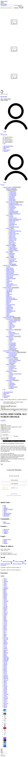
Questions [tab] (13, 487)
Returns (5, 540)
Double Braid (12, 199)
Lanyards (11, 324)
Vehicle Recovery (10, 272)
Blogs (4, 148)
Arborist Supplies (9, 141)
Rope (4, 505)
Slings (10, 328)
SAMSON (8, 305)
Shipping (5, 543)
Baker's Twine (12, 237)
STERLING (9, 309)
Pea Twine (11, 241)
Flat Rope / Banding (13, 250)
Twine (7, 228)
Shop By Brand (8, 139)
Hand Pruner (12, 332)
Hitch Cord (11, 327)
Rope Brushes (12, 384)
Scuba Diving (9, 277)
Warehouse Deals (13, 261)
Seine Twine (12, 236)
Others (8, 257)
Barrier (7, 279)
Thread (5, 510)
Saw (10, 331)
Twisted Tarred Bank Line (15, 231)
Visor (10, 341)
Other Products (6, 514)
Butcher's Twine (13, 238)
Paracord (11, 216)
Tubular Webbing (13, 248)
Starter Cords (12, 221)
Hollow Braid (12, 200)
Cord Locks (12, 223)
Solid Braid (11, 198)
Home (2, 399)
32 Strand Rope (12, 195)
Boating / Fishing (10, 270)
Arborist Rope (9, 319)
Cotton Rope (12, 208)
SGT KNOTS (9, 289)
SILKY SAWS (9, 308)
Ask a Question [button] (14, 483)
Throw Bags (12, 346)
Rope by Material (10, 202)
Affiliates (5, 533)
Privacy (5, 542)
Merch (10, 262)
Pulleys (10, 376)
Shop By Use (8, 138)
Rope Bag (11, 385)
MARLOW (9, 296)
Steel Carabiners (13, 361)
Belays (10, 372)
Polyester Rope (12, 207)
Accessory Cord (13, 217)
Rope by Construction (11, 188)
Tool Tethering (12, 264)
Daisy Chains (12, 356)
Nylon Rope (12, 206)
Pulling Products (13, 249)
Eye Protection (12, 343)
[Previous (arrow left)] (1, 754)
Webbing (8, 245)
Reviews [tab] (4, 487)
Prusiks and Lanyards (14, 226)
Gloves (10, 340)
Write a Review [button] (14, 480)
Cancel (16, 7)
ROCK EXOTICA (10, 304)
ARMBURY (9, 291)
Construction (9, 281)
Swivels (11, 375)
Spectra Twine (12, 242)
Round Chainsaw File (14, 333)
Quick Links (12, 379)
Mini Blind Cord (13, 224)
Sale (4, 143)
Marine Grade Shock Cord (15, 219)
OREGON (8, 300)
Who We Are (6, 529)
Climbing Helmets (13, 387)
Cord (7, 215)
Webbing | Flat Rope (8, 509)
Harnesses (11, 339)
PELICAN (8, 302)
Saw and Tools (9, 329)
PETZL (8, 303)
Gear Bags (11, 256)
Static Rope (11, 367)
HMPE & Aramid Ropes (14, 213)
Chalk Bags (12, 383)
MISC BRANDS (10, 316)
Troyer (7, 313)
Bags (7, 252)
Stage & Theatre (10, 273)
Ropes (7, 364)
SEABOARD (9, 307)
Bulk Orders (6, 147)
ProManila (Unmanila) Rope (15, 204)
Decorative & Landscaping (12, 274)
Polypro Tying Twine (14, 233)
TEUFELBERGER (10, 311)
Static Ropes (12, 196)
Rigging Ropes (12, 321)
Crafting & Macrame (11, 278)
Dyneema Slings (13, 355)
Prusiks (10, 323)
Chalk (10, 381)
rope (10, 457)
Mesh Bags (11, 254)
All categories (18, 5)
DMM (7, 292)
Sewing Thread (12, 258)
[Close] (2, 749)
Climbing (5, 508)
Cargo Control (9, 283)
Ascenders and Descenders (15, 373)
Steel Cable (11, 260)
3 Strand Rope (12, 191)
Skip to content (4, 1)
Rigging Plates (12, 377)
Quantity (6, 434)
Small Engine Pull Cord (11, 285)
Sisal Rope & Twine (13, 211)
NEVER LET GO (10, 298)
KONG (8, 295)
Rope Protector (12, 349)
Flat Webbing (12, 246)
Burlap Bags (12, 253)
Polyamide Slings (13, 353)
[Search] (20, 7)
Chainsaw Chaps (13, 348)
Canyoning (8, 286)
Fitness (7, 282)
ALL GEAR (9, 290)
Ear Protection (12, 344)
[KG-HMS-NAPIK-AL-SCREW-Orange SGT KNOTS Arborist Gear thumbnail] (14, 410)
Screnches (11, 335)
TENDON (8, 312)
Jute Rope (11, 209)
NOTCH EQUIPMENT (11, 299)
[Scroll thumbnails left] (2, 408)
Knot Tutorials (6, 150)
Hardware (8, 371)
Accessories (9, 380)
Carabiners (8, 357)
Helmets (11, 337)
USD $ (2, 576)
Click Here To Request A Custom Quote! (14, 441)
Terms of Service (7, 539)
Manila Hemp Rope (13, 203)
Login (4, 131)
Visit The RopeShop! (8, 146)
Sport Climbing (8, 142)
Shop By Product (9, 137)
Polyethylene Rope (13, 212)
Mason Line (12, 229)
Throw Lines (12, 325)
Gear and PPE (9, 336)
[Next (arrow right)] (2, 754)
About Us (5, 151)
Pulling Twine (12, 234)
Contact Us (6, 532)
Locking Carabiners (13, 359)
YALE (7, 315)
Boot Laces (11, 225)
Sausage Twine (12, 240)
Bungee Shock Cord (13, 220)
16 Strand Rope (12, 192)
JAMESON (9, 294)
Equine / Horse (9, 275)
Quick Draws (12, 363)
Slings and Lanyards (11, 352)
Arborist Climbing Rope (14, 320)
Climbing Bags (12, 345)
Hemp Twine (12, 232)
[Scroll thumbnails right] (4, 408)
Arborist (8, 266)
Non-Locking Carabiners (15, 360)
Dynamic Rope (12, 365)
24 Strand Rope (12, 194)
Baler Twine (12, 244)
